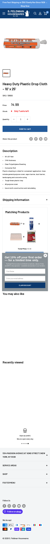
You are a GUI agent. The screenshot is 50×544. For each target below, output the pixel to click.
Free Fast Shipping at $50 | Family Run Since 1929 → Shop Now (25, 4)
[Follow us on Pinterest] (14, 506)
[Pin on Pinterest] (36, 139)
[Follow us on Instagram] (9, 506)
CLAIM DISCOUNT (25, 285)
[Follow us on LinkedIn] (24, 506)
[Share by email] (45, 139)
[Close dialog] (45, 255)
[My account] (40, 13)
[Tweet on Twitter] (41, 139)
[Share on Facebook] (31, 139)
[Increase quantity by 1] (27, 119)
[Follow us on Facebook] (4, 506)
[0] (45, 13)
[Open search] (35, 13)
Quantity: (6, 119)
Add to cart (25, 128)
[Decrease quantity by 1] (14, 119)
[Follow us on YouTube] (19, 506)
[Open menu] (4, 13)
